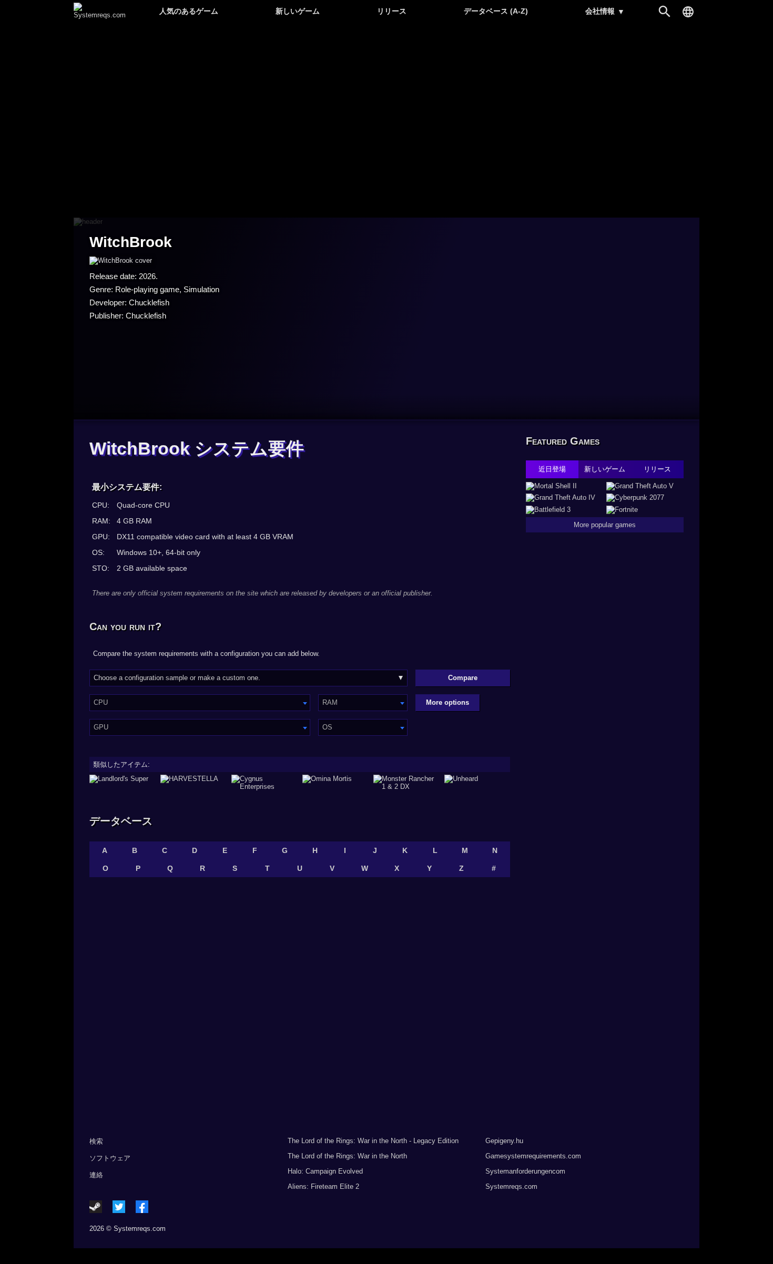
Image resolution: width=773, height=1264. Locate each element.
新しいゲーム (298, 11)
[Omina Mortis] (335, 782)
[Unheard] (477, 782)
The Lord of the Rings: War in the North (347, 1156)
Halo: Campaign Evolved (325, 1171)
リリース (391, 11)
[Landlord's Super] (122, 782)
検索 (96, 1141)
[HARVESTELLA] (193, 782)
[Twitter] (119, 1206)
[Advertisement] (386, 121)
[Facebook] (142, 1206)
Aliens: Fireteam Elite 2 (323, 1186)
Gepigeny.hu (504, 1141)
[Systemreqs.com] (100, 15)
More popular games (605, 525)
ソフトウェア (109, 1158)
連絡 (96, 1175)
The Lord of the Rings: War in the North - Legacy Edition (373, 1141)
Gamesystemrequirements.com (533, 1156)
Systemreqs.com (511, 1186)
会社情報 (605, 11)
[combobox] (199, 702)
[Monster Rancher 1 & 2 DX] (406, 782)
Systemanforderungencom (525, 1171)
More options (447, 702)
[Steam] (95, 1206)
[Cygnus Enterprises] (264, 782)
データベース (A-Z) (496, 11)
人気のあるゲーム (188, 11)
